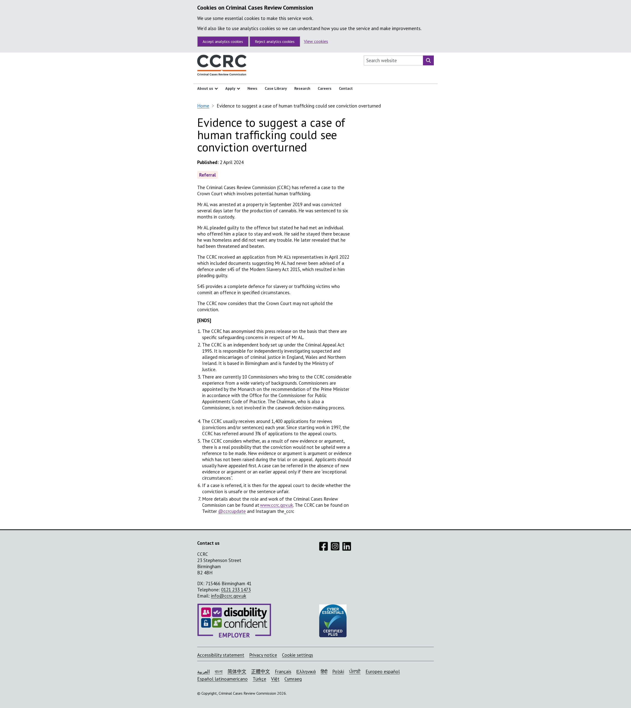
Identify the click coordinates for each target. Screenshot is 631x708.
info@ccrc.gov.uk (228, 596)
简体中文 (237, 671)
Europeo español (383, 671)
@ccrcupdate (232, 511)
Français (283, 671)
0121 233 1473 (236, 590)
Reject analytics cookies (275, 41)
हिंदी (324, 671)
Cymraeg (293, 679)
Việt (275, 679)
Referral (207, 175)
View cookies (316, 41)
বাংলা (219, 671)
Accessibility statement (220, 655)
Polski (338, 671)
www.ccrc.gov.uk (276, 505)
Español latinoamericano (222, 679)
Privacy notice (263, 655)
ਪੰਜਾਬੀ (355, 671)
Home (203, 106)
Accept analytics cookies (223, 41)
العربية (203, 671)
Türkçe (259, 679)
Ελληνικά (306, 671)
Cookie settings (297, 655)
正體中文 (260, 671)
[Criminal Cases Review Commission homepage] (221, 66)
